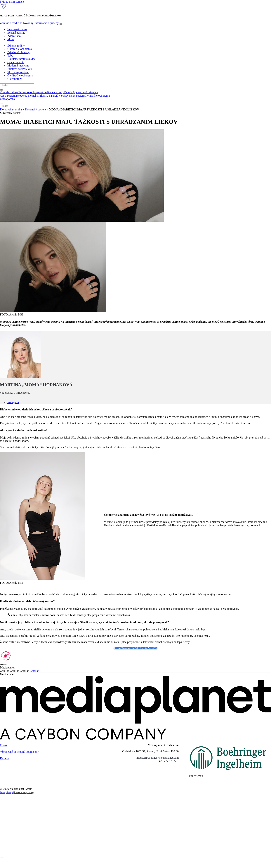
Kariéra (4, 758)
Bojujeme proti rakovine (21, 58)
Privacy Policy (6, 792)
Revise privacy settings (24, 792)
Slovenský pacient (18, 72)
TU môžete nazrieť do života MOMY (135, 648)
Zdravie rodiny (16, 45)
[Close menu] (1, 103)
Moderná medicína (18, 65)
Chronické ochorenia (19, 48)
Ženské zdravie (16, 32)
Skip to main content (12, 1)
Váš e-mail (12, 835)
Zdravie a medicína (29, 23)
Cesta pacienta (15, 62)
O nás (3, 745)
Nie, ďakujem (75, 848)
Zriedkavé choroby (18, 52)
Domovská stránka (11, 109)
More (10, 39)
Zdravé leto (14, 35)
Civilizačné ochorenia (20, 75)
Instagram (13, 402)
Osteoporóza (14, 78)
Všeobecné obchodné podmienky (19, 751)
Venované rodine (17, 29)
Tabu (10, 55)
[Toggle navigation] (60, 24)
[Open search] (1, 90)
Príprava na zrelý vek (19, 68)
